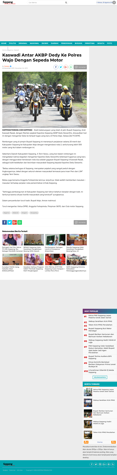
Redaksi (5, 470)
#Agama (6, 213)
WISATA (100, 43)
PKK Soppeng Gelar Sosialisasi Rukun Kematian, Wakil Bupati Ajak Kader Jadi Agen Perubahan (101, 349)
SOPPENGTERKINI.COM (44, 470)
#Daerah (15, 213)
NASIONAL (34, 43)
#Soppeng (34, 213)
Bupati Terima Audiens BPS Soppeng (100, 357)
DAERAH (54, 43)
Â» (113, 442)
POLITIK (12, 43)
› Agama (10, 50)
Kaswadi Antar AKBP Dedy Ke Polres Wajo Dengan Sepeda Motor (41, 57)
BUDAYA (78, 43)
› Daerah (16, 50)
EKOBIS (45, 43)
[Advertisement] (58, 25)
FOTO (109, 43)
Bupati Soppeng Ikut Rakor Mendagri (100, 329)
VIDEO (4, 49)
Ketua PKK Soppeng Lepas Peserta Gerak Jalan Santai (100, 316)
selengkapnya (100, 377)
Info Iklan (20, 470)
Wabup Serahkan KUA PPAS (100, 321)
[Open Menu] (114, 2)
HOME (3, 43)
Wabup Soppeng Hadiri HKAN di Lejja (102, 341)
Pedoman (12, 470)
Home (99, 442)
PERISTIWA (89, 43)
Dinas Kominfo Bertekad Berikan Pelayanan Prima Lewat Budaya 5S (102, 364)
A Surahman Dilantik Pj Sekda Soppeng (101, 371)
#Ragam (24, 213)
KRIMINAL (23, 43)
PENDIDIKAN (66, 43)
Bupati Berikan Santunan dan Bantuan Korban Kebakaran (101, 335)
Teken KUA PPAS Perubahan (100, 325)
